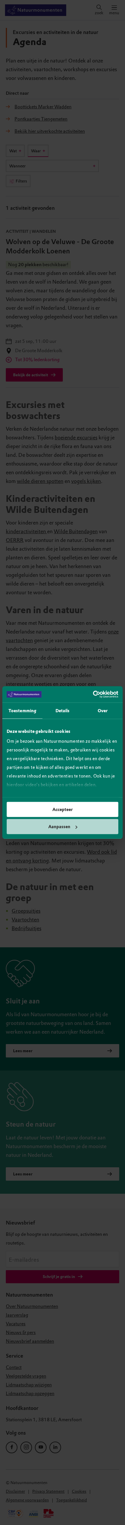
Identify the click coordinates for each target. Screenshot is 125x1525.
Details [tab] (63, 710)
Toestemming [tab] (22, 710)
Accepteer (62, 809)
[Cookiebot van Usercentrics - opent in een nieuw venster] (92, 694)
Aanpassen (59, 826)
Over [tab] (103, 710)
